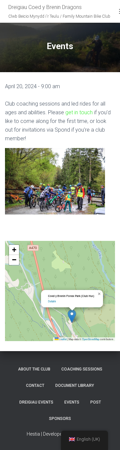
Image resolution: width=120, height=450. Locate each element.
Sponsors (60, 418)
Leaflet (63, 339)
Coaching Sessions (81, 369)
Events (71, 402)
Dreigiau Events (36, 402)
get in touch (79, 112)
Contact (35, 385)
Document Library (74, 385)
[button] (72, 316)
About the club (34, 369)
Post (95, 402)
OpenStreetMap (90, 339)
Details (52, 301)
